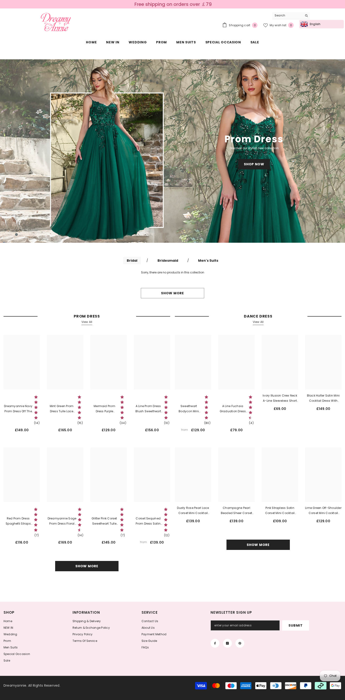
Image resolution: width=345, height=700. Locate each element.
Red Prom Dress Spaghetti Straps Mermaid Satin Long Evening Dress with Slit (18, 521)
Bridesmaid (167, 260)
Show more (172, 293)
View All (86, 322)
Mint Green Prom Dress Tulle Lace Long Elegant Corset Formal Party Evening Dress (61, 409)
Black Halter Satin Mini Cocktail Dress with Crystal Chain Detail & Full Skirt (323, 398)
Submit (295, 625)
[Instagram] (227, 643)
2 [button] (16, 234)
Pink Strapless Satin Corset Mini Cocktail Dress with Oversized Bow (280, 511)
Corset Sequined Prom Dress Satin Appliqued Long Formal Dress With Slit (148, 521)
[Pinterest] (239, 643)
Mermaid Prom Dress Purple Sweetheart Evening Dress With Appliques (104, 409)
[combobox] (287, 15)
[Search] (291, 15)
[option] (172, 151)
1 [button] (16, 228)
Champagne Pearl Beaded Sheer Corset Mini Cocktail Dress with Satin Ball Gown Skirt (236, 511)
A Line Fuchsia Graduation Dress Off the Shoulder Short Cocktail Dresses (233, 409)
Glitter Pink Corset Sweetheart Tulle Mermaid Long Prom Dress (104, 521)
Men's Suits (208, 260)
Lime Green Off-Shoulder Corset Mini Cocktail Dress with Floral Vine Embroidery (323, 511)
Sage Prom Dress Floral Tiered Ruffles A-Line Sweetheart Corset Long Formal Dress (62, 521)
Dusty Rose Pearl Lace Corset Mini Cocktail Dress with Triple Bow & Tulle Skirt (193, 511)
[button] (32, 151)
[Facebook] (215, 643)
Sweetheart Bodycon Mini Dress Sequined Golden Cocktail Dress (189, 409)
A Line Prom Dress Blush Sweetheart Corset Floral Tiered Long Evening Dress (148, 409)
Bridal (132, 260)
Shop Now (254, 164)
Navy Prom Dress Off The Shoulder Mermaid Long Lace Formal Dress (18, 409)
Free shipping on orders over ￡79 (173, 4)
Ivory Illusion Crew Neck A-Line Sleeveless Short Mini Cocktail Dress (280, 398)
